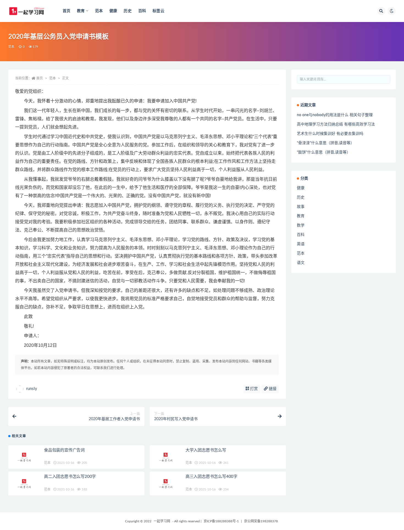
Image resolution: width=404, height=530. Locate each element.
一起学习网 (162, 521)
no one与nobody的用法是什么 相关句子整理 (335, 115)
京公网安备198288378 (261, 521)
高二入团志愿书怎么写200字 (70, 477)
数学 (301, 225)
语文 (301, 263)
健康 (113, 11)
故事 (301, 207)
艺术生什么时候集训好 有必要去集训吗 (330, 134)
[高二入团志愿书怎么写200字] (24, 483)
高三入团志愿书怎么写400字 (211, 477)
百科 (142, 11)
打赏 (253, 389)
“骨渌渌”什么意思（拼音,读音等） (325, 143)
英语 (301, 244)
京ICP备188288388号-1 (221, 521)
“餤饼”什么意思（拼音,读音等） (323, 152)
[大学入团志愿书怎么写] (166, 457)
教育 (301, 216)
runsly (31, 389)
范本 (99, 11)
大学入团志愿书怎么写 (206, 450)
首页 (66, 11)
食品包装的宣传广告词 (64, 450)
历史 (127, 11)
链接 (272, 389)
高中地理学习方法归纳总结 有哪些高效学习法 (336, 124)
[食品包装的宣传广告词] (24, 457)
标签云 (158, 11)
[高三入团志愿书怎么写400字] (166, 483)
